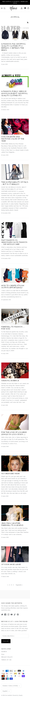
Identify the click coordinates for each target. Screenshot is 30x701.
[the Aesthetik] (13, 8)
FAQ (2, 654)
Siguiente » (19, 585)
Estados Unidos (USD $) (10, 685)
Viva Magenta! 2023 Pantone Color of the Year (12, 139)
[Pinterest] (18, 614)
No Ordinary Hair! (10, 474)
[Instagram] (8, 614)
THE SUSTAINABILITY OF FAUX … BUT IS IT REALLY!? (14, 183)
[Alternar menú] (2, 8)
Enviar (5, 641)
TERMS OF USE (6, 660)
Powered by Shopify (18, 695)
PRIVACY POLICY (7, 657)
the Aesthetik (8, 695)
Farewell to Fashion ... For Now (13, 328)
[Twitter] (2, 614)
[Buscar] (5, 8)
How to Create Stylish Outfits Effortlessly (12, 286)
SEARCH (4, 651)
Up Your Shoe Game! (11, 564)
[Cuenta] (21, 8)
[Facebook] (5, 614)
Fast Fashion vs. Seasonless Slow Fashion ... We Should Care (14, 242)
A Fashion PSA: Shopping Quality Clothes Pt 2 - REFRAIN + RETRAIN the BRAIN (13, 47)
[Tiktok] (15, 614)
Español (5, 691)
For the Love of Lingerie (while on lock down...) (14, 433)
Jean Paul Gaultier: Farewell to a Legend (12, 524)
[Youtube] (11, 614)
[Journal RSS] (28, 22)
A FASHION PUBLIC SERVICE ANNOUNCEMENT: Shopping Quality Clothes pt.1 (14, 93)
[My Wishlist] (24, 8)
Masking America (10, 381)
